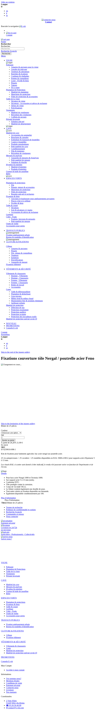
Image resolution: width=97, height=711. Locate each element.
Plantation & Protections (15, 90)
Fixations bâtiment (13, 264)
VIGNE (9, 60)
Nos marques (11, 692)
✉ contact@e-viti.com (15, 708)
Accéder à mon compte (15, 670)
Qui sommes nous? (13, 678)
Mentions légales (12, 681)
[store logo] (22, 26)
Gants (8, 289)
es (7, 15)
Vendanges (10, 110)
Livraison (10, 690)
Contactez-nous (12, 688)
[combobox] (12, 48)
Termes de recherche (14, 507)
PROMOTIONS (12, 326)
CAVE (8, 128)
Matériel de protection (14, 305)
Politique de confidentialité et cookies (21, 510)
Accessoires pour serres (15, 226)
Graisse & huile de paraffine (17, 171)
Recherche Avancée (9, 51)
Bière (8, 174)
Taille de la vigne (13, 99)
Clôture (9, 246)
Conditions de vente (14, 683)
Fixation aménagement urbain (18, 235)
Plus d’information (8, 498)
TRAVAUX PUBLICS (15, 230)
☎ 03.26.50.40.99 (13, 705)
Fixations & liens (13, 196)
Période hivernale (13, 119)
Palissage (9, 65)
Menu (3, 56)
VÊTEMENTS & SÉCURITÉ (18, 269)
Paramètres (5, 334)
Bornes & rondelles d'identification (20, 237)
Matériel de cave (12, 133)
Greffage (9, 214)
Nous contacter (12, 516)
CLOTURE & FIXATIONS (17, 242)
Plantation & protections (15, 183)
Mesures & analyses (14, 155)
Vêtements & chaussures (16, 273)
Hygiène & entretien (14, 165)
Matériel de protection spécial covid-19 (21, 319)
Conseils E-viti (12, 328)
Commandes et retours (15, 514)
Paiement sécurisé (13, 685)
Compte (4, 332)
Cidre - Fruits (11, 217)
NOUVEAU (11, 323)
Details (4, 473)
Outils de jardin (12, 224)
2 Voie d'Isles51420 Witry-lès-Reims (15, 702)
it (6, 13)
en (7, 11)
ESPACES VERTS (14, 178)
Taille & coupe (12, 205)
